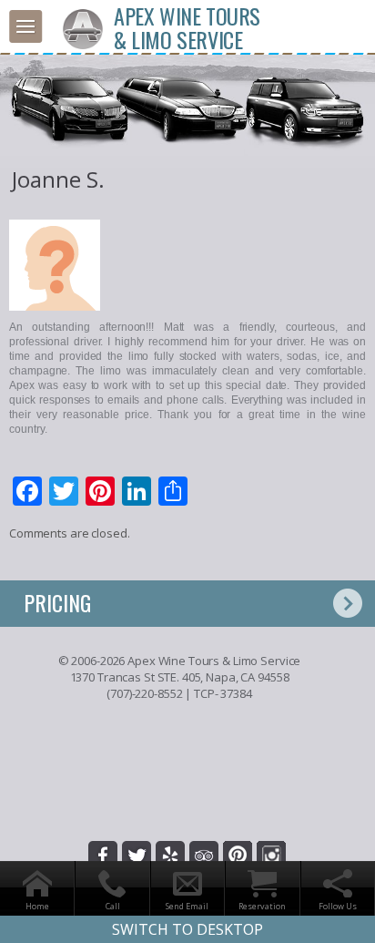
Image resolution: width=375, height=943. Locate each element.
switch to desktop (187, 929)
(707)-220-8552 (144, 693)
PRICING (57, 602)
